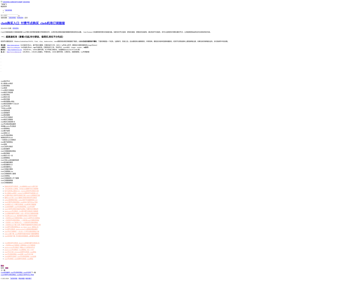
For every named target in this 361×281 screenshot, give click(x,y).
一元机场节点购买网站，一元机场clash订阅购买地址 (22, 220)
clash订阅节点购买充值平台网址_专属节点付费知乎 (21, 209)
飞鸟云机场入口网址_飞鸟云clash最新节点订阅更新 (21, 188)
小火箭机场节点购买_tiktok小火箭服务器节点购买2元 (22, 243)
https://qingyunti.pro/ (13, 45)
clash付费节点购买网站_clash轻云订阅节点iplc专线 (21, 202)
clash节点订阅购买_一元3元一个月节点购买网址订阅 (22, 231)
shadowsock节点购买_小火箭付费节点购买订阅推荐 (21, 211)
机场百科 (20, 18)
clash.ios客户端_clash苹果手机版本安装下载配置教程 (22, 234)
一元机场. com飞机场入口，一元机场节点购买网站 (21, 222)
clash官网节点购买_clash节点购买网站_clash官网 (20, 256)
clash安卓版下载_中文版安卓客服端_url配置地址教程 (22, 236)
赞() (2, 266)
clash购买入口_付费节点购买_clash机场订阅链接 (33, 23)
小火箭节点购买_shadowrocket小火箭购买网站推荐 (21, 229)
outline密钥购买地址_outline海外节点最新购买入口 (21, 200)
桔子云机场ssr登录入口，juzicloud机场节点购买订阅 (22, 191)
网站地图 (22, 278)
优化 (6, 268)
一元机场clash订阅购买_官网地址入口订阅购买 (20, 245)
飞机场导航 (26, 2)
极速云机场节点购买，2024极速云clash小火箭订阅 (21, 186)
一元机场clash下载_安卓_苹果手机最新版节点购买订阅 (23, 225)
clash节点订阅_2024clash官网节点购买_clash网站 (20, 252)
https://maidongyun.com (15, 49)
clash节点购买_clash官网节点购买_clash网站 (19, 259)
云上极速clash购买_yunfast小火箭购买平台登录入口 (21, 193)
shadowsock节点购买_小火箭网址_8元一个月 (19, 250)
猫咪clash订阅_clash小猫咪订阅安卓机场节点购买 (21, 198)
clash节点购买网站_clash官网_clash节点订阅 (19, 254)
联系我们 (29, 278)
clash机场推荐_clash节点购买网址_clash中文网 (20, 207)
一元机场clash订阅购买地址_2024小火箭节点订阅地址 (22, 218)
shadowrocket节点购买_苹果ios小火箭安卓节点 (20, 247)
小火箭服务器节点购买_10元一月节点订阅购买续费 (21, 213)
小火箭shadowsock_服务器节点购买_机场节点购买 (21, 216)
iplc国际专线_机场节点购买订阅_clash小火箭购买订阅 (22, 195)
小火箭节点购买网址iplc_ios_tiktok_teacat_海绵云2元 (21, 227)
